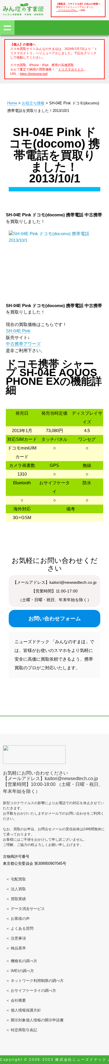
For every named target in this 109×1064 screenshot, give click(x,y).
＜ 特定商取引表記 (21, 1030)
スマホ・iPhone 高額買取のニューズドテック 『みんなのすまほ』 (23, 9)
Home (12, 103)
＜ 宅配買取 (16, 879)
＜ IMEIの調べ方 (20, 971)
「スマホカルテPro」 (67, 10)
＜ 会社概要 (16, 1000)
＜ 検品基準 (16, 948)
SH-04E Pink (18, 330)
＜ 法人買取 (16, 889)
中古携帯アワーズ (23, 343)
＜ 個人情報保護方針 (23, 1010)
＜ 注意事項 (16, 938)
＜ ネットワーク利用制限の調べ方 (35, 980)
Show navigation (7, 27)
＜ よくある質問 (19, 928)
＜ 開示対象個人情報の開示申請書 (35, 1020)
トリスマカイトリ (71, 69)
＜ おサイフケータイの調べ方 (31, 990)
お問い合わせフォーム (54, 618)
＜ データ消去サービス (25, 909)
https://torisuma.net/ (34, 73)
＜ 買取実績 (16, 899)
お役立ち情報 (33, 103)
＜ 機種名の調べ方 (21, 961)
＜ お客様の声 (18, 918)
